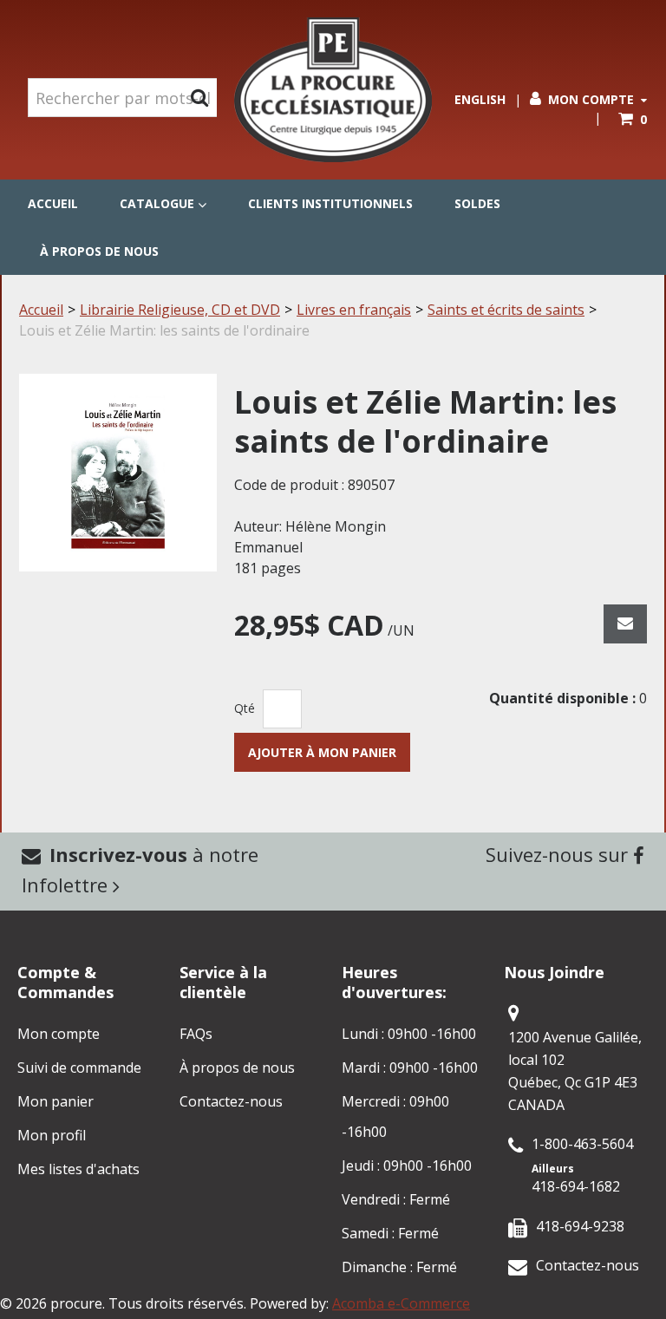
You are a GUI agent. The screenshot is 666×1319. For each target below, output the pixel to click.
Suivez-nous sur (559, 854)
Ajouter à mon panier (322, 752)
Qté (244, 708)
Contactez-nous (231, 1101)
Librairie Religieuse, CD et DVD (180, 309)
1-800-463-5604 (582, 1143)
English (480, 99)
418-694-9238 (580, 1226)
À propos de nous (99, 251)
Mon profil (51, 1135)
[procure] (333, 89)
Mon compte (591, 99)
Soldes (477, 203)
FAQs (196, 1033)
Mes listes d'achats (78, 1169)
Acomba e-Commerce (401, 1303)
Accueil (53, 203)
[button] (632, 119)
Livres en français (354, 309)
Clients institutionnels (330, 203)
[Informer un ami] (625, 623)
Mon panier (55, 1101)
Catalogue (157, 203)
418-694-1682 (576, 1186)
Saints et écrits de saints (506, 309)
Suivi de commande (79, 1067)
